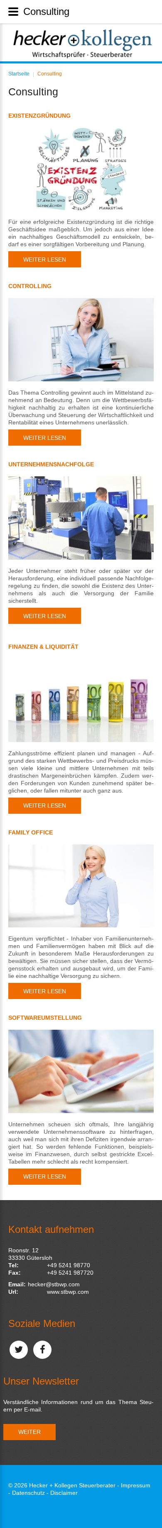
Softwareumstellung (45, 1017)
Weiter (29, 1432)
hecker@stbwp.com (54, 1284)
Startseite (18, 74)
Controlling (30, 286)
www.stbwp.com (68, 1291)
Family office (30, 832)
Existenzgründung (39, 115)
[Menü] (13, 12)
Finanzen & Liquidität (43, 646)
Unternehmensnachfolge (51, 464)
